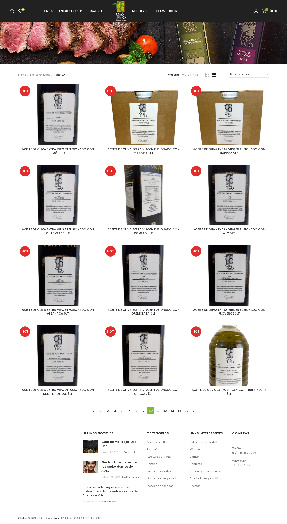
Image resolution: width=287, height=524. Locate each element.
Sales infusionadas (159, 471)
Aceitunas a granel (159, 456)
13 (172, 410)
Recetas (195, 485)
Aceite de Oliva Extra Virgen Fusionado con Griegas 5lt (143, 391)
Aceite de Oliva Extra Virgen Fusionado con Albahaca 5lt (58, 311)
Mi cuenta (196, 449)
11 (157, 410)
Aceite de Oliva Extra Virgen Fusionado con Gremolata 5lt (143, 311)
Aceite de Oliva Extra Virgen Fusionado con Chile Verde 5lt (58, 231)
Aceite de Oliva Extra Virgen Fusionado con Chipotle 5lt (143, 151)
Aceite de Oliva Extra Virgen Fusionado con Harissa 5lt (229, 151)
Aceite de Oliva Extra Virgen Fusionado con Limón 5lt (58, 151)
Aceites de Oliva (157, 442)
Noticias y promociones (205, 471)
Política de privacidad (203, 442)
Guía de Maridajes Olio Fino (119, 444)
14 (179, 410)
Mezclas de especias (160, 485)
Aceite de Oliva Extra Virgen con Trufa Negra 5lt (229, 391)
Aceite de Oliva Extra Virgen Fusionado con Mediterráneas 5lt (58, 391)
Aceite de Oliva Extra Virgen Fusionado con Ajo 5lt (229, 231)
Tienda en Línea (39, 74)
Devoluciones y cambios (205, 478)
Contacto (196, 464)
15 (186, 410)
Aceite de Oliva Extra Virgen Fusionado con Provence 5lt (229, 311)
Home (22, 74)
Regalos (152, 464)
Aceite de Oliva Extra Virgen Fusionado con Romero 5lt (143, 231)
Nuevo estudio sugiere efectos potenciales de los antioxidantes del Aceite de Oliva (111, 491)
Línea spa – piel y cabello (162, 478)
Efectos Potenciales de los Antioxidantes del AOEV (119, 466)
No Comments (128, 452)
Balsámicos (154, 449)
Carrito (194, 456)
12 (165, 410)
